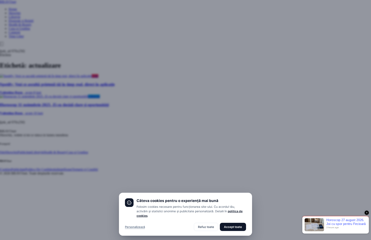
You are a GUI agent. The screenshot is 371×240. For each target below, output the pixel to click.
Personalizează (135, 227)
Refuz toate (206, 227)
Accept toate (233, 227)
